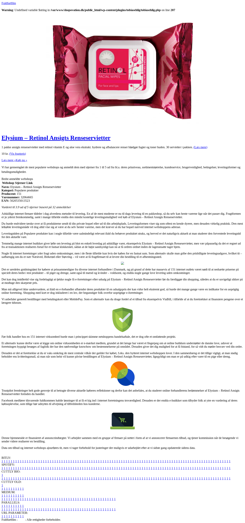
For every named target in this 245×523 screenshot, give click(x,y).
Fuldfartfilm (9, 3)
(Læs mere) (200, 147)
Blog (21, 519)
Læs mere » (9, 160)
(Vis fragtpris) (17, 153)
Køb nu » (21, 160)
